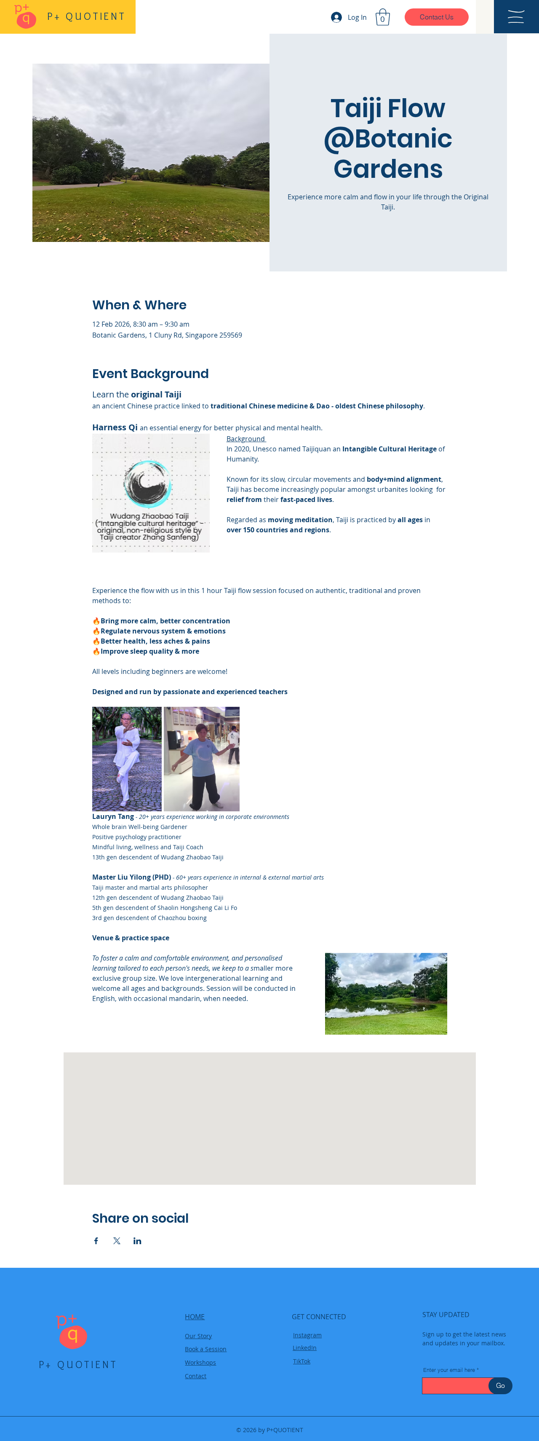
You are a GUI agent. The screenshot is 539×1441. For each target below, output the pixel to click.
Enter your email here (449, 1370)
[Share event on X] (117, 1240)
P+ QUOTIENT (78, 1364)
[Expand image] (127, 759)
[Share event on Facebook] (96, 1240)
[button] (383, 16)
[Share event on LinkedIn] (137, 1240)
